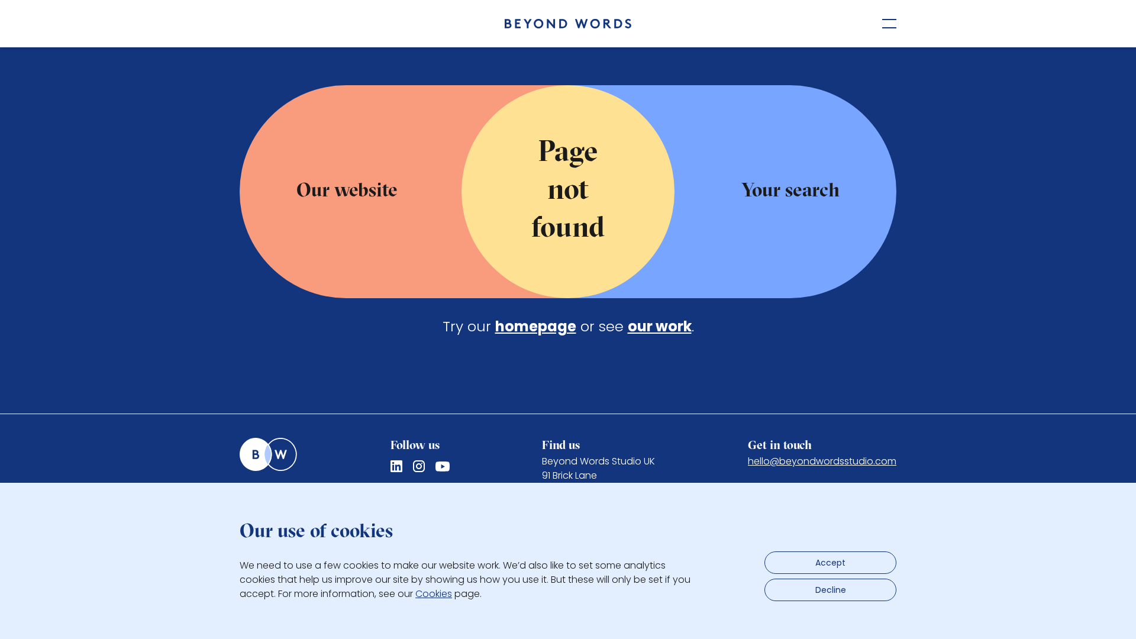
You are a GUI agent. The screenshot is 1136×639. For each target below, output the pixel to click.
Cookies (433, 594)
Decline (830, 590)
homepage (535, 326)
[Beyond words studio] (568, 23)
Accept (830, 563)
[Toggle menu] (889, 23)
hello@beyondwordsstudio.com (822, 461)
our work (660, 326)
